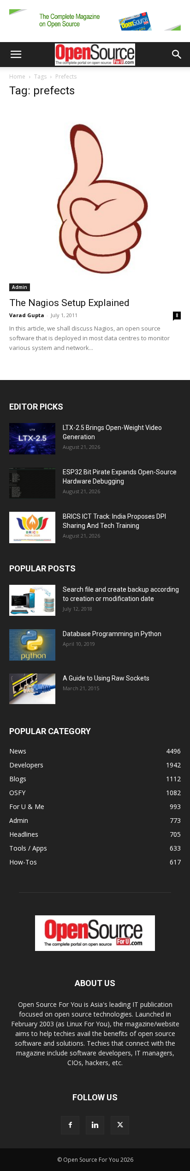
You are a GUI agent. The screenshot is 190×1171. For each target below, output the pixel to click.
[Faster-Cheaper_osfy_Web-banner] (95, 32)
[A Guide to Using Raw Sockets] (32, 689)
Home (17, 76)
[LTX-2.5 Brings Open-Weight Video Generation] (32, 439)
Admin (19, 287)
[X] (120, 1125)
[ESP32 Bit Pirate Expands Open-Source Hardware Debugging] (32, 483)
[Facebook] (70, 1125)
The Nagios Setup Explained (69, 302)
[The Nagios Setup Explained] (95, 199)
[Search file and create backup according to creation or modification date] (32, 600)
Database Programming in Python (112, 634)
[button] (15, 54)
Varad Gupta (26, 315)
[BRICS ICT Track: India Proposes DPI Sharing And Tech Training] (32, 528)
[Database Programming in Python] (32, 645)
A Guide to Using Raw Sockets (106, 678)
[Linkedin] (95, 1125)
